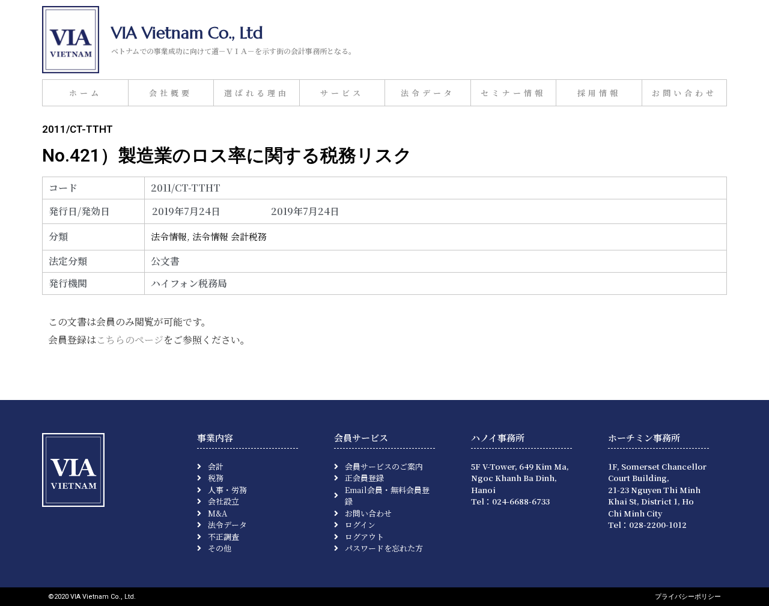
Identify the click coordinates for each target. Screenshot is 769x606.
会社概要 (170, 92)
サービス (341, 92)
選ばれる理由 (256, 92)
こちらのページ (129, 340)
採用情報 (599, 92)
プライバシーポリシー (688, 597)
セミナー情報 (513, 92)
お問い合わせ (684, 92)
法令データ (428, 92)
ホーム (85, 92)
